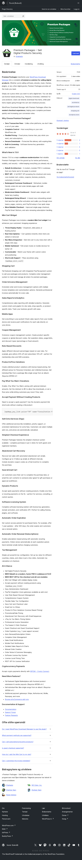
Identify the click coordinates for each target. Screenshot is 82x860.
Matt (5, 829)
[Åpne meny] (79, 3)
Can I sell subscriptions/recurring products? (17, 742)
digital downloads (74, 98)
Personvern (6, 819)
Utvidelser (25, 815)
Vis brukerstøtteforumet (65, 177)
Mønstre (25, 819)
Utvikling (40, 64)
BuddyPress (7, 836)
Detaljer (7, 64)
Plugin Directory (7, 9)
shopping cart (75, 110)
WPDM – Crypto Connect (39, 671)
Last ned (76, 53)
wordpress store (74, 114)
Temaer (25, 812)
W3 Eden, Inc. (37, 785)
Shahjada (19, 56)
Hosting (5, 815)
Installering (29, 64)
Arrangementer (67, 812)
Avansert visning (63, 120)
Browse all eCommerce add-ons (17, 699)
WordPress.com (9, 825)
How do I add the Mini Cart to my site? (16, 754)
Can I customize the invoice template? (16, 761)
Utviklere (45, 815)
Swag (65, 819)
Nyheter (5, 812)
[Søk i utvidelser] (23, 16)
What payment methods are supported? (16, 735)
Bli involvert (66, 808)
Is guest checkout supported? (13, 748)
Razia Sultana (11, 795)
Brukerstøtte (75, 64)
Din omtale (60, 158)
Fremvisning (26, 808)
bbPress (6, 832)
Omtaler (17, 64)
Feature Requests (11, 715)
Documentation (10, 709)
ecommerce (75, 102)
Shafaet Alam (36, 790)
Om (3, 808)
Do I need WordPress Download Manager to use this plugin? (24, 729)
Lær (43, 808)
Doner (65, 815)
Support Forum (10, 712)
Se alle (77, 158)
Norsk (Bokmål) (12, 845)
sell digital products (73, 106)
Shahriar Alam (11, 790)
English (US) (76, 94)
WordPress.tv (48, 819)
